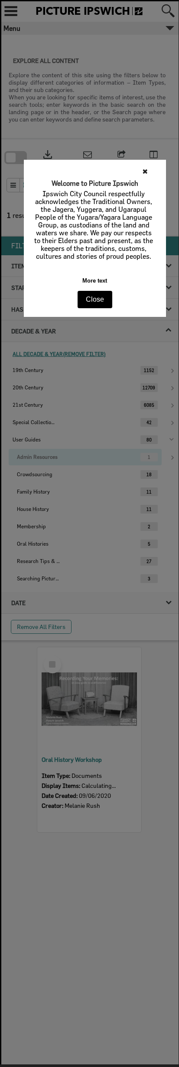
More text (94, 280)
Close (95, 299)
